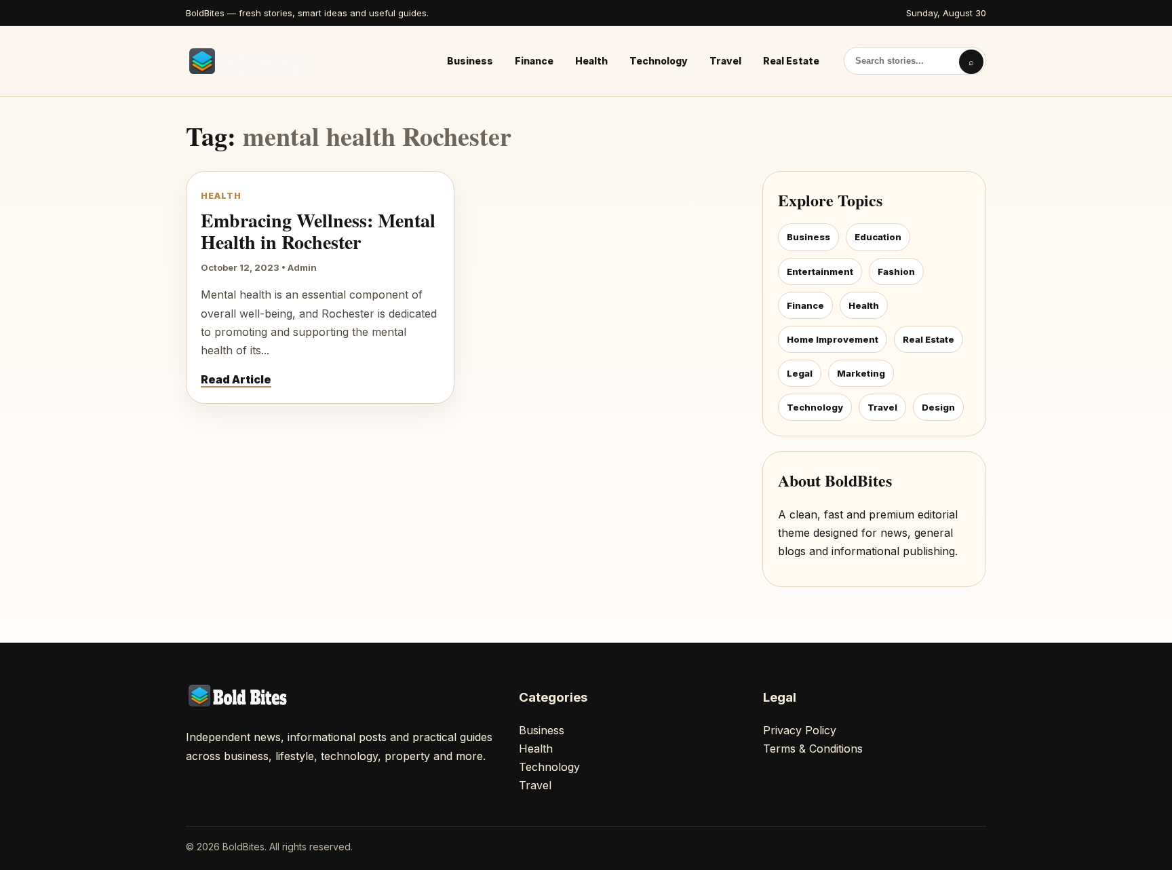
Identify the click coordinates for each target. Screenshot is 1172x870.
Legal (800, 373)
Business (470, 61)
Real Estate (791, 61)
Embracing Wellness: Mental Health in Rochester (318, 231)
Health (591, 61)
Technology (658, 61)
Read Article (236, 379)
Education (878, 236)
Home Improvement (832, 339)
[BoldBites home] (250, 61)
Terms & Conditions (813, 748)
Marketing (861, 373)
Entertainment (820, 271)
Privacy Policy (799, 730)
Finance (534, 61)
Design (938, 407)
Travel (725, 61)
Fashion (896, 271)
